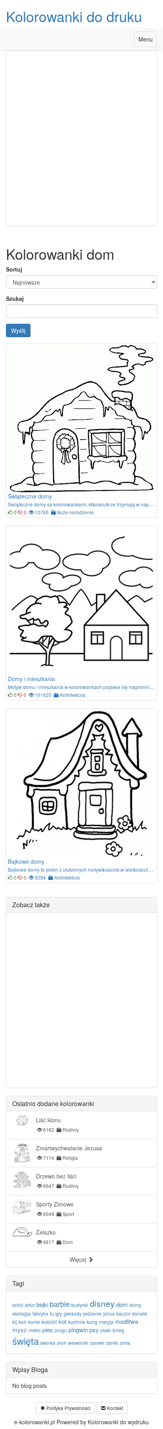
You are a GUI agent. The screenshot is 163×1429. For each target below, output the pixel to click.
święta (25, 1341)
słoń (61, 1342)
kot (62, 1321)
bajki (42, 1304)
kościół (49, 1321)
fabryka (40, 1313)
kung (92, 1321)
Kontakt (114, 1407)
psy (94, 1329)
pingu (61, 1330)
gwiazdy (73, 1313)
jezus (109, 1313)
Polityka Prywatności (68, 1407)
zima (125, 1342)
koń (23, 1321)
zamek (97, 1342)
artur (30, 1304)
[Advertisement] (81, 138)
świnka (47, 1342)
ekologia (21, 1313)
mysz (19, 1329)
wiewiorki (78, 1342)
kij (14, 1321)
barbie (60, 1304)
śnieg (118, 1330)
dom (122, 1304)
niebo (34, 1330)
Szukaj (15, 298)
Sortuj (14, 269)
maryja (106, 1321)
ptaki (105, 1330)
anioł (17, 1304)
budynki (79, 1304)
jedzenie (92, 1313)
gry (58, 1313)
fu (52, 1313)
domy (135, 1304)
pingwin (78, 1329)
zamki (112, 1342)
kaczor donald (131, 1313)
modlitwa (126, 1321)
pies (47, 1329)
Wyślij (18, 330)
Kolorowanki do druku (74, 16)
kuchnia (76, 1321)
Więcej (79, 1259)
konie (34, 1321)
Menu (147, 41)
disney (102, 1303)
